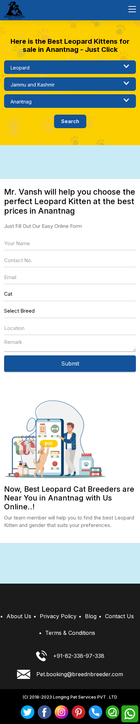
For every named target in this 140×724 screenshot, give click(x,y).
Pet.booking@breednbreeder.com (79, 674)
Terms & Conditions (70, 632)
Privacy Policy (58, 616)
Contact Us (119, 616)
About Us (18, 616)
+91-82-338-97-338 (78, 655)
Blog (91, 616)
